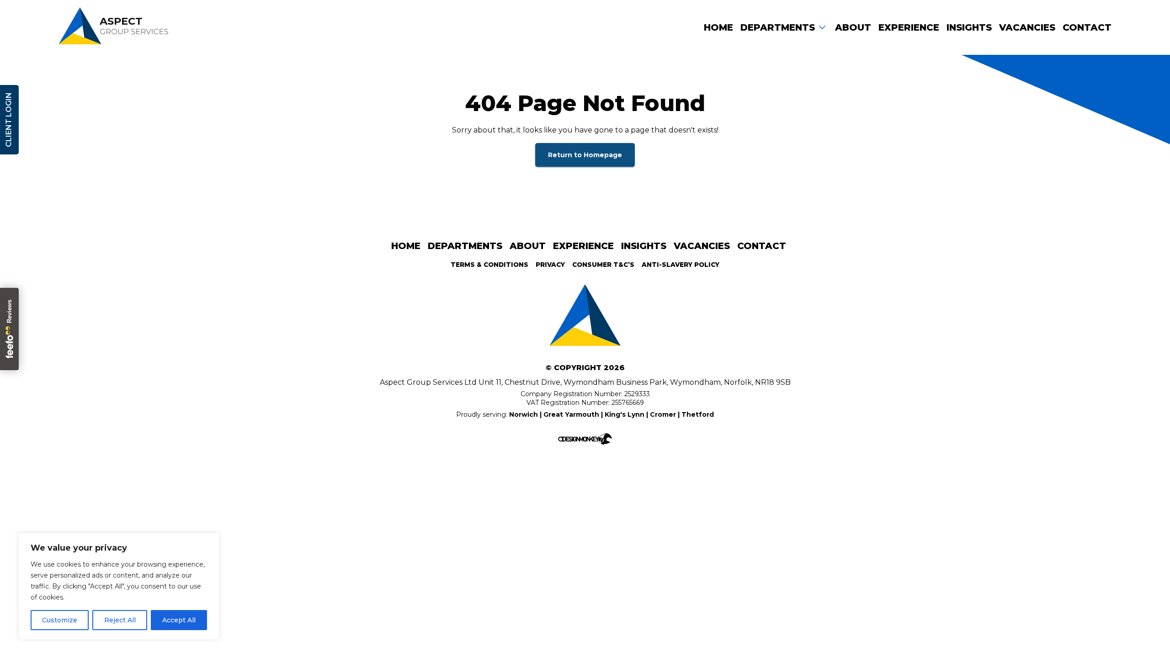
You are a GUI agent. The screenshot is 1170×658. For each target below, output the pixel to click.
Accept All (179, 620)
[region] (118, 586)
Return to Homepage (585, 155)
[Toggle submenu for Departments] (822, 26)
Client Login (8, 119)
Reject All (120, 620)
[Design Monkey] (585, 441)
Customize (59, 620)
